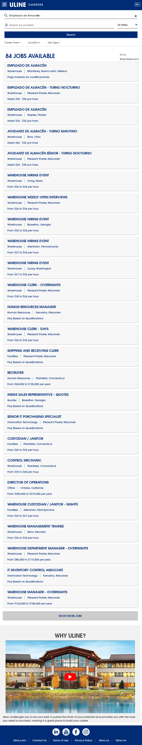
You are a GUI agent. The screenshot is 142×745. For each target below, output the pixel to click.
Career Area (11, 42)
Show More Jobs (70, 616)
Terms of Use (60, 740)
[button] (137, 4)
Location (33, 42)
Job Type (53, 42)
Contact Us (39, 740)
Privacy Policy (83, 740)
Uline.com (19, 740)
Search (71, 34)
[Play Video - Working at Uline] (70, 677)
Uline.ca (104, 740)
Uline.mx (121, 740)
